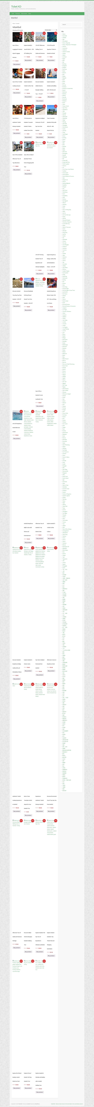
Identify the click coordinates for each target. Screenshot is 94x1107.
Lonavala (64, 323)
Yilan (63, 557)
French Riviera (65, 174)
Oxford (63, 401)
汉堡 (63, 692)
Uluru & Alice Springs (66, 529)
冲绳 (63, 597)
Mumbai (64, 367)
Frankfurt (64, 171)
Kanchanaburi (65, 272)
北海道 (63, 608)
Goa (63, 188)
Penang (64, 408)
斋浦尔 (63, 664)
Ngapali (64, 383)
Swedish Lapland (66, 495)
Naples (63, 378)
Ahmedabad (64, 41)
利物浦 (63, 601)
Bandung (64, 64)
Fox (63, 167)
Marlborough (65, 344)
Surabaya (64, 490)
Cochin (63, 128)
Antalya (64, 53)
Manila (63, 343)
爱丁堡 (63, 713)
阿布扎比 (64, 771)
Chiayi (63, 120)
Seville (63, 464)
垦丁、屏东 (64, 627)
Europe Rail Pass (66, 162)
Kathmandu (64, 278)
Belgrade (64, 78)
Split (63, 480)
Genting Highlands (66, 183)
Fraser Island (65, 172)
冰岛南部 (64, 595)
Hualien (64, 236)
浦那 (63, 702)
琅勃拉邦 (64, 718)
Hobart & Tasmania (66, 227)
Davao (63, 141)
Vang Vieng (64, 534)
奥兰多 (63, 636)
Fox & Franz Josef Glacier (68, 169)
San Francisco (65, 451)
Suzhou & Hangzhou (66, 494)
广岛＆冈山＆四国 (66, 650)
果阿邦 (63, 683)
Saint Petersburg (66, 444)
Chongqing (64, 125)
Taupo (63, 508)
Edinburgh (64, 157)
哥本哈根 (64, 622)
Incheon (64, 241)
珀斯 (63, 715)
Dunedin (64, 155)
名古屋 (63, 620)
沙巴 (63, 695)
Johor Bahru (65, 267)
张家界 (63, 655)
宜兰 (63, 639)
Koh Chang (64, 286)
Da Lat (63, 135)
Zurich (63, 567)
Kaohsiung (64, 276)
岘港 (63, 641)
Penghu (64, 409)
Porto (63, 425)
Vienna (63, 541)
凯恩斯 (63, 599)
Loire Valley (64, 320)
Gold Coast (64, 190)
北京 (63, 606)
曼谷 (63, 681)
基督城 (63, 629)
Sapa (63, 458)
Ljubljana (64, 316)
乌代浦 (63, 576)
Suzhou (64, 492)
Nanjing (64, 376)
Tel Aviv (64, 509)
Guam (63, 193)
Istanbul (64, 253)
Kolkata (64, 295)
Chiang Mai (64, 116)
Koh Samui (64, 293)
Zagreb (63, 564)
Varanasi (64, 536)
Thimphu (64, 515)
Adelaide (64, 37)
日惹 (63, 673)
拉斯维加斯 (64, 662)
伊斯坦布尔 (64, 588)
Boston (63, 90)
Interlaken (64, 248)
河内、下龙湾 (65, 697)
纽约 (63, 732)
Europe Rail (64, 160)
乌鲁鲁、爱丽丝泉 (66, 578)
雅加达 (63, 776)
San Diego (64, 450)
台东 (63, 611)
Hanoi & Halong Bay (66, 209)
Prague (63, 427)
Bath (63, 74)
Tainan (63, 501)
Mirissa (64, 360)
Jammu (64, 260)
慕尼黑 (63, 659)
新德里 (63, 669)
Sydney (64, 497)
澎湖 (63, 708)
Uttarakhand (65, 532)
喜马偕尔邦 (64, 623)
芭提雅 (63, 743)
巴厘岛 (63, 643)
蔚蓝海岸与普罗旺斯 (66, 750)
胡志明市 (64, 738)
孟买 (63, 637)
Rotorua (64, 437)
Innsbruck (64, 246)
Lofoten (64, 318)
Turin (63, 523)
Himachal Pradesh (66, 220)
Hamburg (64, 204)
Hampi (63, 206)
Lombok (64, 322)
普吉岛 (63, 676)
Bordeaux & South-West (67, 88)
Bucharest (64, 99)
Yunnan (64, 562)
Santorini (64, 453)
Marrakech (64, 346)
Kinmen (64, 283)
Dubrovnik (64, 151)
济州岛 (63, 701)
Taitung (64, 504)
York (63, 560)
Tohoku (64, 516)
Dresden (64, 146)
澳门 (63, 709)
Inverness (64, 250)
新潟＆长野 (64, 671)
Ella (63, 158)
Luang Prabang (65, 329)
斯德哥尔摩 (64, 666)
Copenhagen (65, 134)
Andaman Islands (66, 51)
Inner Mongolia (65, 244)
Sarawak (64, 460)
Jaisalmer (64, 257)
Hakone (64, 202)
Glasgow (64, 186)
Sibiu (63, 467)
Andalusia (64, 49)
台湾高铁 (64, 616)
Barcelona (64, 69)
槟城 (63, 688)
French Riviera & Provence (68, 176)
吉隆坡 (63, 618)
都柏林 (63, 762)
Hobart (63, 225)
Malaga (64, 337)
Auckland (64, 56)
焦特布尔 (64, 711)
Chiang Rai (64, 118)
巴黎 (63, 645)
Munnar (64, 371)
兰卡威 (63, 592)
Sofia (63, 474)
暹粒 (63, 678)
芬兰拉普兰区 (65, 741)
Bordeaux (64, 86)
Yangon (64, 555)
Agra (63, 39)
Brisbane (64, 93)
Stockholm (64, 481)
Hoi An (63, 229)
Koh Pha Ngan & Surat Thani (68, 290)
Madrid (63, 336)
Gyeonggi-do (65, 200)
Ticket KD (16, 6)
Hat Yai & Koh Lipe (66, 214)
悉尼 (63, 657)
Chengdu (64, 113)
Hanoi (63, 207)
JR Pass (64, 269)
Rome (63, 436)
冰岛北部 (64, 594)
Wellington (64, 548)
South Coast (65, 476)
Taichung (64, 499)
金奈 (63, 764)
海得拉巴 (64, 704)
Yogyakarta (64, 558)
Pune (63, 429)
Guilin (63, 197)
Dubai (63, 148)
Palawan (64, 402)
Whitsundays (65, 550)
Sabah (63, 443)
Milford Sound (65, 358)
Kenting (64, 279)
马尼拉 (63, 785)
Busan (63, 102)
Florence (64, 165)
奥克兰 (63, 634)
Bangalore (64, 65)
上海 (63, 571)
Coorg (63, 132)
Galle (63, 178)
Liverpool (64, 315)
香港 (63, 783)
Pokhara (64, 422)
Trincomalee (65, 520)
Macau (63, 334)
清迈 (63, 706)
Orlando (64, 395)
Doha (63, 144)
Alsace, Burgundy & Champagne (69, 44)
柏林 (63, 685)
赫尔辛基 (64, 757)
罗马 (63, 736)
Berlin (63, 79)
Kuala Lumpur (65, 300)
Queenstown (65, 432)
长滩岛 (63, 767)
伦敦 (63, 590)
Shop (29, 13)
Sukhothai (64, 487)
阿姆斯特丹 (64, 769)
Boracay (64, 85)
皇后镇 (63, 722)
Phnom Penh (65, 413)
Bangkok (64, 67)
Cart (13, 13)
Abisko (63, 34)
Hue (63, 237)
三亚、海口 (64, 569)
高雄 (63, 788)
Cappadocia (64, 109)
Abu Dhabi (64, 35)
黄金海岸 (64, 790)
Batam (63, 71)
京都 (63, 583)
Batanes (64, 72)
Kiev (63, 281)
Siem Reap (64, 469)
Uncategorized (65, 530)
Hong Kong (64, 232)
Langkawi (64, 307)
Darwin (63, 139)
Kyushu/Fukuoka (66, 304)
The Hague (64, 513)
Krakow (64, 299)
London (64, 325)
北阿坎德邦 (64, 609)
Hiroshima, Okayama (66, 221)
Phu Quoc (64, 415)
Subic (63, 483)
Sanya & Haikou (65, 457)
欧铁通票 (64, 690)
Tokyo (63, 518)
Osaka (63, 397)
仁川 (63, 585)
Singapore (64, 472)
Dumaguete (64, 153)
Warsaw (64, 544)
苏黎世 (63, 748)
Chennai (64, 114)
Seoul (63, 462)
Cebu (63, 111)
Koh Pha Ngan (65, 288)
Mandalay (64, 341)
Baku (63, 60)
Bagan (63, 58)
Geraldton (64, 185)
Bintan (63, 81)
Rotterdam (64, 439)
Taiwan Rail (64, 506)
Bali (63, 62)
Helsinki (64, 218)
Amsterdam (64, 48)
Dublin (63, 150)
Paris (63, 404)
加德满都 (64, 604)
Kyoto (63, 302)
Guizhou (64, 199)
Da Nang (64, 137)
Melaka (64, 351)
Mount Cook (65, 365)
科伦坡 (63, 727)
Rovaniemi (64, 441)
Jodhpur (64, 265)
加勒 (63, 602)
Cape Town (64, 107)
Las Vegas (64, 309)
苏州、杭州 (64, 746)
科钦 (63, 729)
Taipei (63, 502)
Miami (63, 355)
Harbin (63, 211)
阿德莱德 (64, 773)
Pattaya (64, 406)
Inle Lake (64, 243)
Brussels (64, 97)
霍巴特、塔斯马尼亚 (66, 780)
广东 (63, 648)
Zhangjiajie (64, 566)
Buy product (17, 64)
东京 (63, 573)
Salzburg (64, 448)
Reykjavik (64, 434)
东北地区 (64, 574)
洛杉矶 (63, 699)
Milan (63, 357)
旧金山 (63, 674)
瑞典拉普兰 (64, 720)
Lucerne (64, 330)
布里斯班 (64, 646)
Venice (63, 537)
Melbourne (64, 353)
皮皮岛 (63, 723)
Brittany (64, 95)
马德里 (63, 787)
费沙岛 (63, 755)
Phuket (63, 416)
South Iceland (65, 478)
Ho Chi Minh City (66, 223)
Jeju (63, 262)
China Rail (64, 123)
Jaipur (63, 255)
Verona (63, 539)
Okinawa (64, 392)
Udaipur (64, 525)
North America (65, 388)
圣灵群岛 (64, 625)
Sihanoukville (65, 471)
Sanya (63, 455)
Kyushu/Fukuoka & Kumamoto (68, 306)
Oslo (63, 399)
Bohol (63, 83)
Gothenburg (64, 192)
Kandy (63, 274)
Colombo (64, 130)
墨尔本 (63, 630)
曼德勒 (63, 680)
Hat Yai (64, 213)
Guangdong (64, 195)
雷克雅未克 (64, 778)
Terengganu (64, 511)
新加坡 (63, 667)
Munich (64, 369)
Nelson (63, 379)
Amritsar (64, 46)
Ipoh (63, 251)
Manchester (64, 339)
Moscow (64, 362)
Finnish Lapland (65, 164)
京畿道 (63, 581)
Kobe (63, 285)
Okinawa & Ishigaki (66, 394)
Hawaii (63, 216)
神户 (63, 725)
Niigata (63, 386)
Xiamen (64, 553)
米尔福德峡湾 (65, 731)
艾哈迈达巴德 (65, 739)
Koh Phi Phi (64, 292)
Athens (63, 55)
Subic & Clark (65, 485)
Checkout (17, 13)
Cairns (63, 104)
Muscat (64, 372)
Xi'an (63, 551)
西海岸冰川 (64, 752)
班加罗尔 (64, 716)
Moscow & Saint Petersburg (68, 364)
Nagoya (64, 374)
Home (14, 23)
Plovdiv (64, 420)
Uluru (63, 527)
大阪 (63, 632)
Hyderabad (64, 239)
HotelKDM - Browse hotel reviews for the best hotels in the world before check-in (67, 1103)
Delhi (63, 142)
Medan (63, 350)
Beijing (63, 76)
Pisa (63, 418)
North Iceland (65, 390)
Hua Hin (64, 234)
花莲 (63, 745)
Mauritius (64, 348)
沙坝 (63, 694)
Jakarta (64, 258)
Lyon (63, 332)
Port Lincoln (64, 423)
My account (24, 13)
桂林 (63, 687)
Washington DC (65, 546)
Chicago (64, 121)
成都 (63, 660)
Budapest (64, 100)
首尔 (63, 781)
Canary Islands (65, 106)
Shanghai (64, 465)
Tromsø (64, 522)
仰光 (63, 587)
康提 (63, 652)
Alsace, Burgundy (66, 42)
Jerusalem (64, 264)
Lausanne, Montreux (66, 311)
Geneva (64, 181)
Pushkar (64, 430)
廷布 (63, 653)
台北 (63, 615)
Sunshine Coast (65, 488)
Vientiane (64, 543)
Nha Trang (64, 385)
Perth (63, 411)
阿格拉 (63, 774)
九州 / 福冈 (64, 580)
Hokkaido (64, 230)
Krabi (63, 297)
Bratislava (64, 92)
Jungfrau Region (65, 271)
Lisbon (63, 313)
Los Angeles (65, 327)
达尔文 (63, 759)
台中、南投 (64, 613)
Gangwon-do (65, 179)
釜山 (63, 766)
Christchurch (65, 127)
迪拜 (63, 760)
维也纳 (63, 734)
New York (64, 381)
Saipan (63, 446)
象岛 (63, 753)
